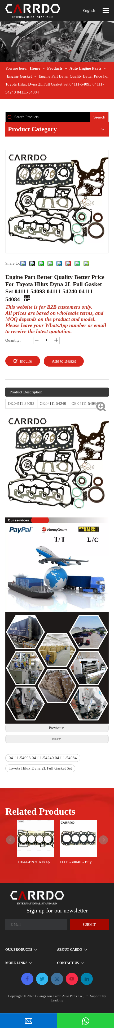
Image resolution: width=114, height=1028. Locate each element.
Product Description (26, 392)
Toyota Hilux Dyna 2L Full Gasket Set (40, 768)
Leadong (57, 1000)
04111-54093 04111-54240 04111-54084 (43, 758)
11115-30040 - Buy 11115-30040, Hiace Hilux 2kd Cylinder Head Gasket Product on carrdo (78, 862)
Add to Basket (64, 361)
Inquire (26, 361)
